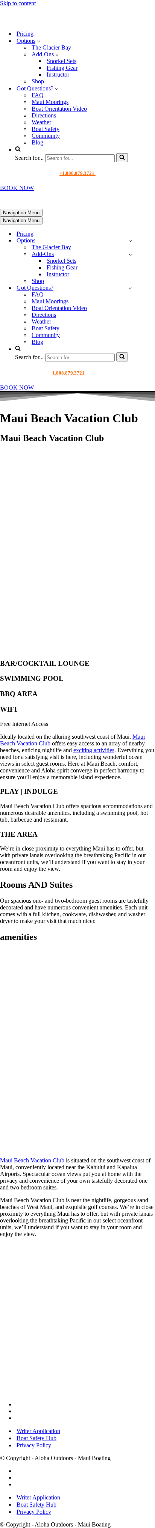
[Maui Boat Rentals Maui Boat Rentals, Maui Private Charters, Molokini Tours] (51, 20)
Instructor (58, 74)
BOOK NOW (17, 188)
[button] (38, 41)
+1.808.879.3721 (77, 173)
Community (46, 135)
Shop (38, 81)
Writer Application (38, 1431)
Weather (41, 122)
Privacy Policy (34, 1445)
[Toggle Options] (130, 241)
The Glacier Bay (51, 47)
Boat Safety (45, 129)
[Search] (122, 157)
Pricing (25, 33)
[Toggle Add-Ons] (130, 254)
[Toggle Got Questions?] (130, 288)
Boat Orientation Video (59, 108)
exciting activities (93, 750)
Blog (37, 142)
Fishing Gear (62, 68)
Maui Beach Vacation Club (32, 1160)
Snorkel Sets (61, 61)
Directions (44, 115)
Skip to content (18, 3)
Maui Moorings (50, 102)
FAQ (38, 95)
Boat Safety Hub (36, 1438)
